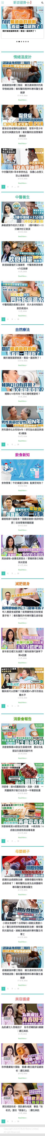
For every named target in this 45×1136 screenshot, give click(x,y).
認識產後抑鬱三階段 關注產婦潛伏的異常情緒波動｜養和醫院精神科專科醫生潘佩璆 (22, 89)
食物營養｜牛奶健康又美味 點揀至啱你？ (23, 483)
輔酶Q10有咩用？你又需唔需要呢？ (22, 393)
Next (41, 22)
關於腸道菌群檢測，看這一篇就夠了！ (22, 358)
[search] (42, 2)
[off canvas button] (2, 2)
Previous (3, 22)
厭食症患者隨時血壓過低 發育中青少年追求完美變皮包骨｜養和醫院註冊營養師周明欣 (22, 132)
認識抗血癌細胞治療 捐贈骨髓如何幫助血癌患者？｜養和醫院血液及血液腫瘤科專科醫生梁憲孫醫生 (22, 883)
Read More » (22, 100)
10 (18, 186)
